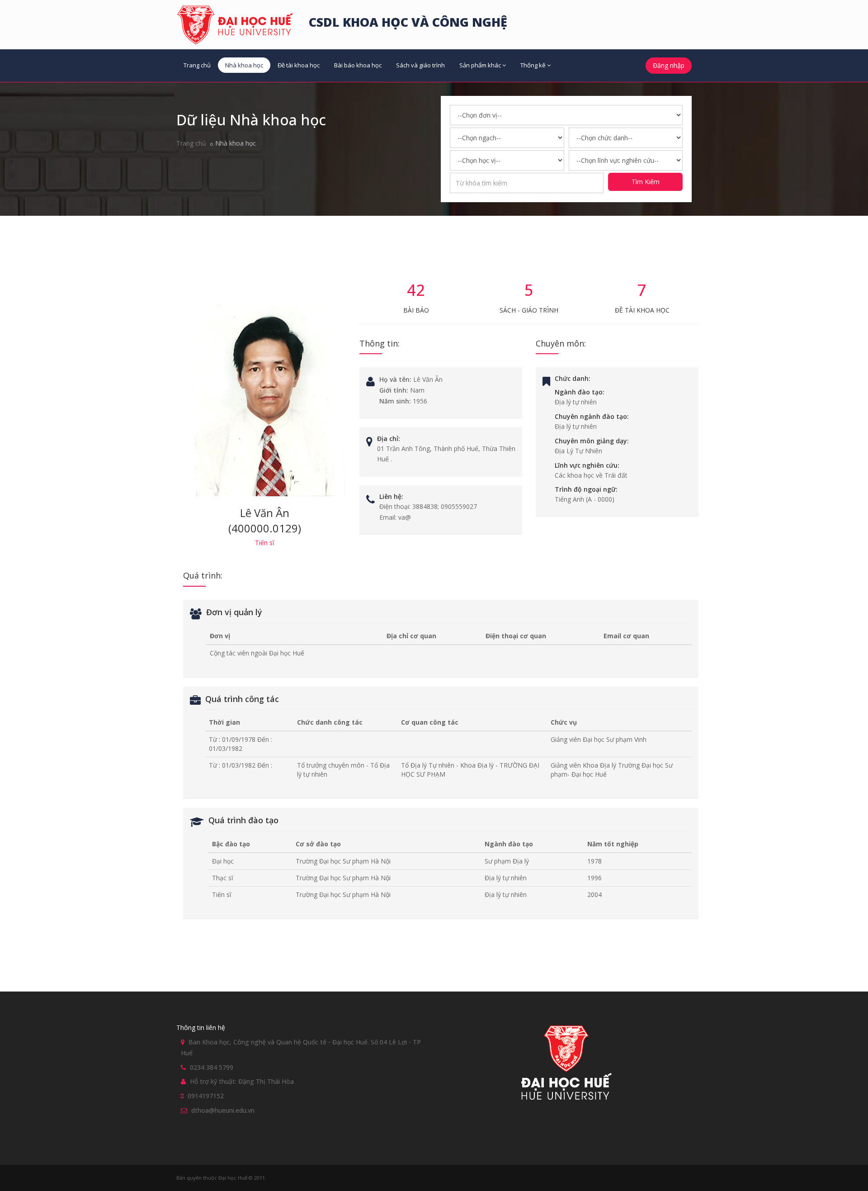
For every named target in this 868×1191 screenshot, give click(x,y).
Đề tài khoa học (299, 65)
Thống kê (533, 65)
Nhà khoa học (244, 65)
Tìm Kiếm (646, 181)
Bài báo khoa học (358, 65)
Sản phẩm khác (480, 65)
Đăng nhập (668, 65)
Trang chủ (197, 65)
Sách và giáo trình (420, 65)
